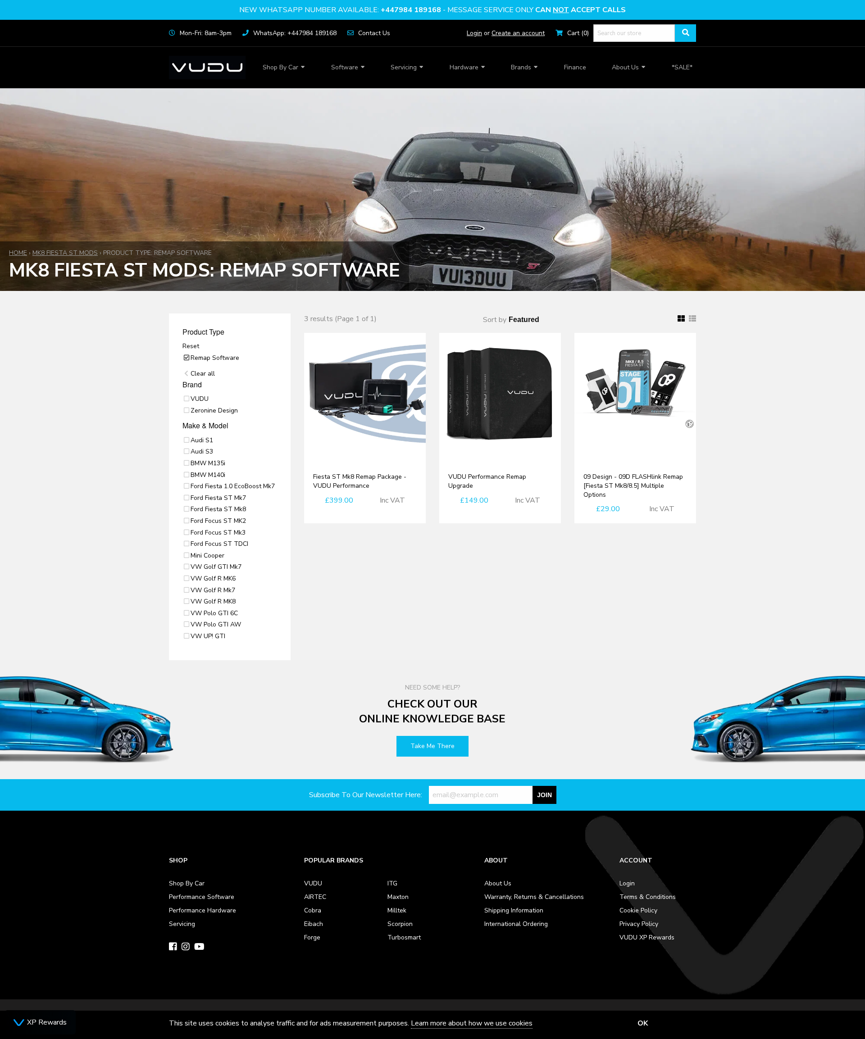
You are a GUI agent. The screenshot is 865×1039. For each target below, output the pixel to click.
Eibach (313, 924)
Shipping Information (513, 910)
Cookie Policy (638, 910)
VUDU (200, 399)
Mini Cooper (207, 555)
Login (474, 33)
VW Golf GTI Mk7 (216, 567)
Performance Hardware (202, 910)
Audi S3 (202, 451)
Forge (312, 937)
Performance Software (201, 897)
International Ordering (516, 924)
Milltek (396, 910)
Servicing (404, 67)
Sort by (494, 320)
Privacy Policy (638, 924)
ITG (392, 883)
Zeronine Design (214, 410)
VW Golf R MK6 (213, 578)
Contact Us (374, 33)
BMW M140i (208, 475)
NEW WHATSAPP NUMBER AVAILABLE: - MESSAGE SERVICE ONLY (432, 10)
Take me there (432, 746)
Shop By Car (280, 67)
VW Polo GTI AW (216, 624)
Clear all (203, 373)
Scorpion (400, 924)
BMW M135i (208, 463)
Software (344, 67)
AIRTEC (315, 897)
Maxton (398, 897)
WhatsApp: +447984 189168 (295, 33)
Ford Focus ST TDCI (219, 544)
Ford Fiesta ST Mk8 (218, 509)
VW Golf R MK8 (213, 601)
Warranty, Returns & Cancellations (534, 897)
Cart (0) (578, 33)
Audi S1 (202, 440)
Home (18, 253)
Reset (190, 346)
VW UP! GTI (208, 636)
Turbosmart (404, 937)
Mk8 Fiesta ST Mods (65, 253)
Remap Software (215, 358)
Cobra (312, 910)
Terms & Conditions (647, 897)
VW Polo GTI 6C (214, 613)
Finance (575, 67)
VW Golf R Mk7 (213, 590)
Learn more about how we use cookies (472, 1023)
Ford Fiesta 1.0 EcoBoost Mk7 (233, 486)
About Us (625, 67)
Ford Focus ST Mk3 (218, 532)
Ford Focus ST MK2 (218, 521)
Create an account (518, 33)
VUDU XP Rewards (646, 937)
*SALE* (682, 67)
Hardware (464, 67)
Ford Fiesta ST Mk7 (218, 498)
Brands (521, 67)
